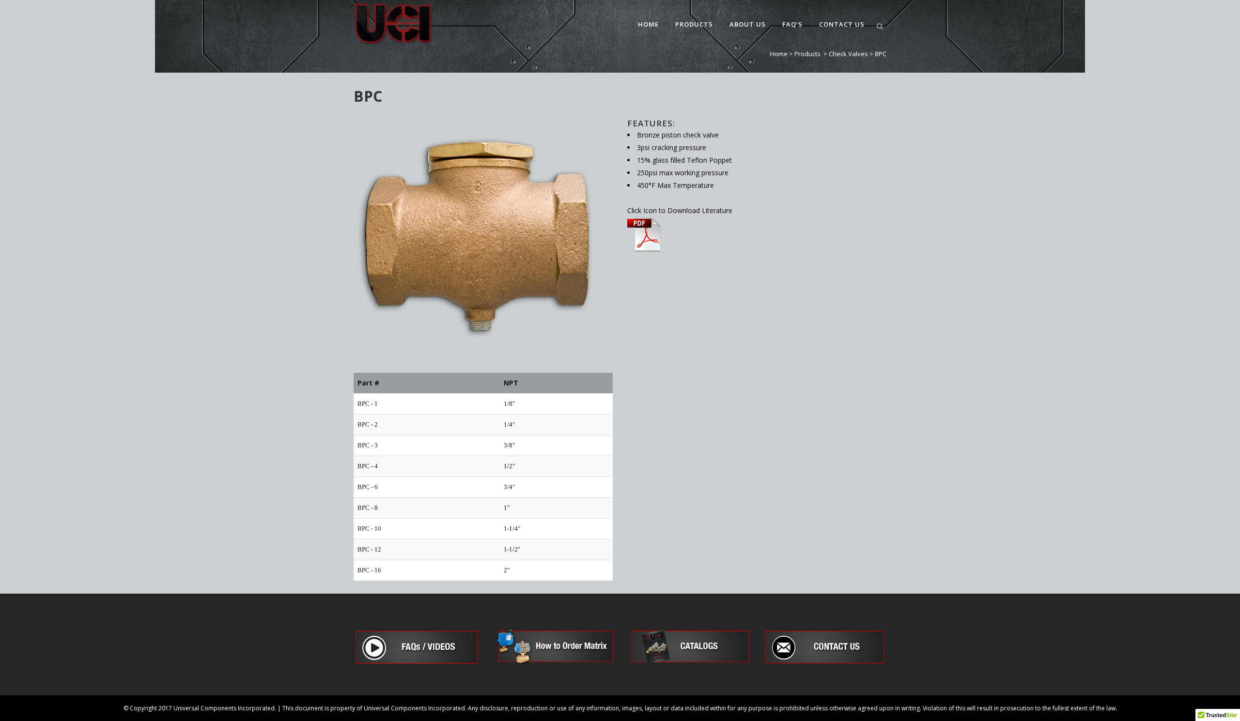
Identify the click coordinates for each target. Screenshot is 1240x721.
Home (779, 53)
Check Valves (848, 53)
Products (807, 53)
